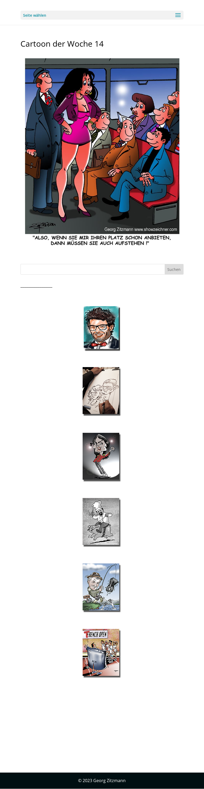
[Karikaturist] (102, 457)
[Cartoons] (102, 653)
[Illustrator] (102, 522)
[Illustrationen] (102, 391)
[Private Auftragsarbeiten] (102, 588)
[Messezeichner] (102, 328)
